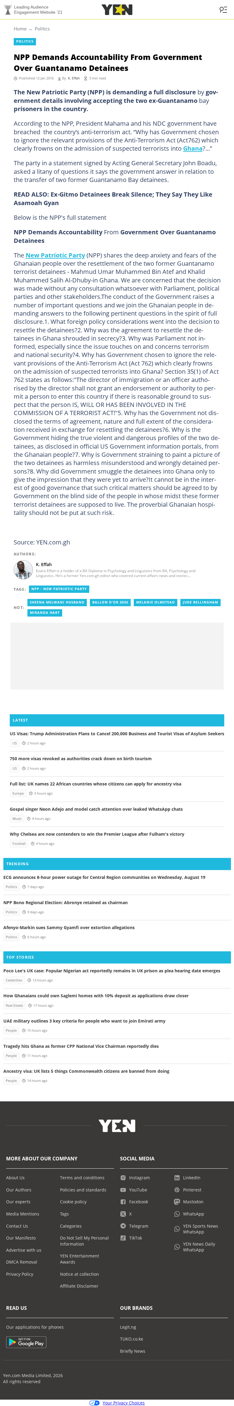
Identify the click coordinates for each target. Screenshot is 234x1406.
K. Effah (74, 78)
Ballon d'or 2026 (110, 602)
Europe (18, 793)
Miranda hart (45, 612)
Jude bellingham (200, 602)
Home (20, 29)
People (11, 1030)
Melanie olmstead (155, 602)
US (14, 743)
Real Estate (14, 1005)
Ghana (193, 148)
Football (19, 843)
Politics (42, 29)
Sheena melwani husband (57, 602)
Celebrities (14, 980)
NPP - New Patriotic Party (59, 589)
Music (17, 819)
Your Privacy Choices (124, 1403)
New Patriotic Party (55, 255)
